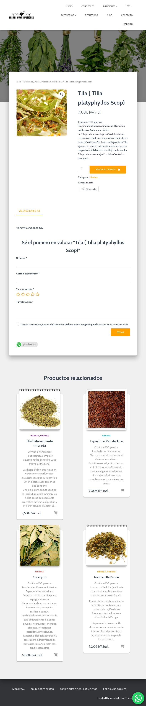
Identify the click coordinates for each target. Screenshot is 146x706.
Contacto (127, 15)
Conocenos (87, 6)
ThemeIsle (131, 698)
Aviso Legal (18, 689)
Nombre (21, 258)
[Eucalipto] (39, 545)
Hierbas (58, 81)
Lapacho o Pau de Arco (106, 441)
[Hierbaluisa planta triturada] (39, 409)
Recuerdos (91, 15)
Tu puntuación (25, 289)
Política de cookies (114, 689)
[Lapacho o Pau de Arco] (106, 409)
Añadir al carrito (105, 169)
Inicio (69, 6)
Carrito (128, 24)
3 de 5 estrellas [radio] (28, 294)
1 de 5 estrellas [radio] (18, 294)
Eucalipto (39, 577)
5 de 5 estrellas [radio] (37, 294)
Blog (109, 15)
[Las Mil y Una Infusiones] (21, 15)
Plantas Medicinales (44, 81)
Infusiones (109, 6)
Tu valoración (24, 301)
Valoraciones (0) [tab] (29, 210)
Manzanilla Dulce (106, 577)
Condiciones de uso (42, 689)
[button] (61, 94)
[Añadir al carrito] (56, 513)
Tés (128, 6)
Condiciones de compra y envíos (78, 689)
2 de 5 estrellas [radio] (23, 294)
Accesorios (67, 15)
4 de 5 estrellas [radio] (32, 294)
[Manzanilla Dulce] (106, 545)
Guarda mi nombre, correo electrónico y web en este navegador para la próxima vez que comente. (74, 324)
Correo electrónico (28, 273)
